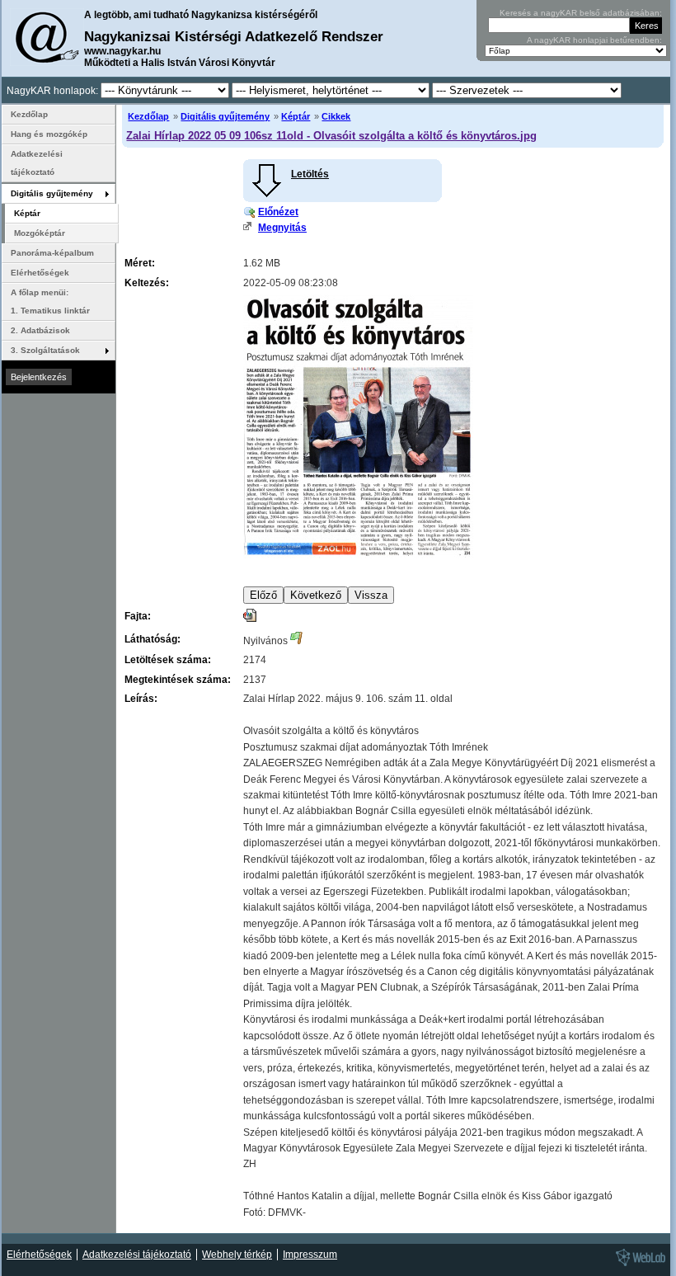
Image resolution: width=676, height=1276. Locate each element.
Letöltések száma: (167, 660)
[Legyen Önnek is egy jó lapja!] (638, 1265)
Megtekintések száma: (177, 679)
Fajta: (137, 616)
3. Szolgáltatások (45, 350)
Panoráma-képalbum (52, 252)
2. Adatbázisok (40, 330)
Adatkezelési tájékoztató (37, 163)
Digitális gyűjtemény (225, 116)
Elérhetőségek (40, 272)
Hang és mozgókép (49, 134)
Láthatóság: (152, 639)
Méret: (139, 263)
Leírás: (140, 698)
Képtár (295, 116)
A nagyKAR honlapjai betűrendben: (594, 40)
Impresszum (310, 1254)
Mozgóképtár (39, 233)
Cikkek (336, 116)
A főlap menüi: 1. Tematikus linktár (50, 301)
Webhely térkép (237, 1254)
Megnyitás (282, 227)
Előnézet (278, 212)
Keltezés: (146, 283)
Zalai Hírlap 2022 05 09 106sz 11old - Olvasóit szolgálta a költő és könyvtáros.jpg (331, 135)
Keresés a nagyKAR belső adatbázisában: (581, 12)
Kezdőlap (148, 116)
